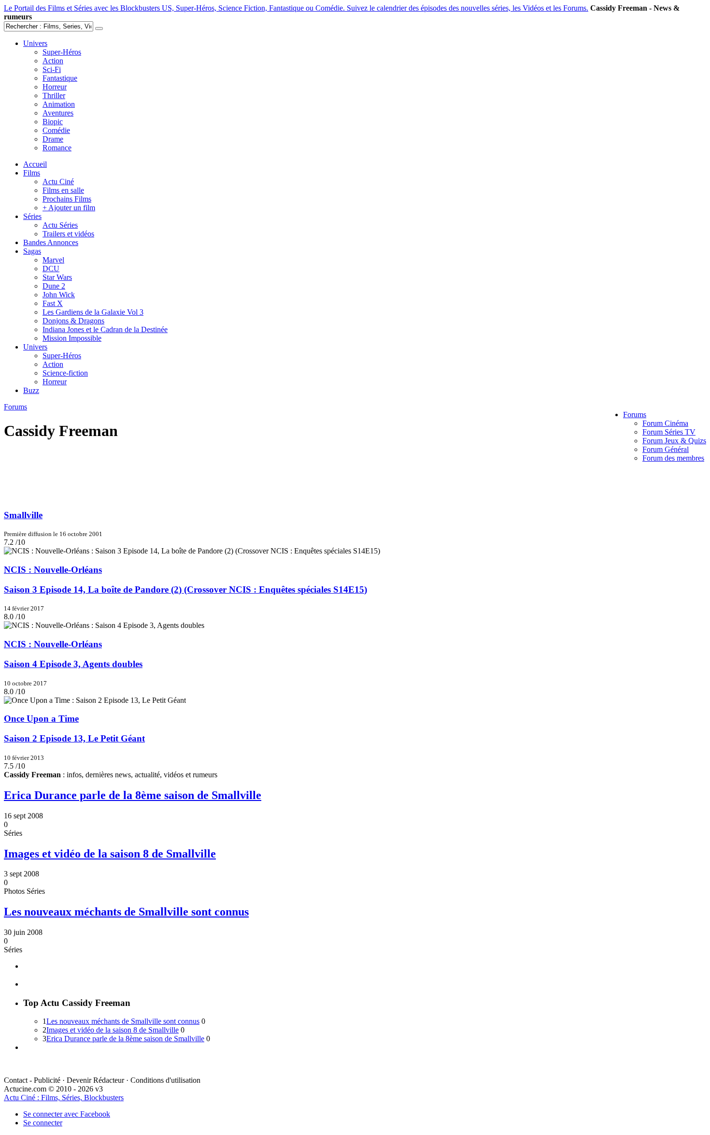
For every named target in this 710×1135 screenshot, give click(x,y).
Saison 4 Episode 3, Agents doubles (73, 664)
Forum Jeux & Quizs (674, 441)
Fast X (53, 303)
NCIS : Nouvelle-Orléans (53, 570)
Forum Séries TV (669, 432)
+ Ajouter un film (69, 208)
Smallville (23, 515)
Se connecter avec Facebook (66, 1114)
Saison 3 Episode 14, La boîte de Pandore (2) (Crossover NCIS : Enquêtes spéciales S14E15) (185, 589)
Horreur (55, 87)
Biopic (53, 121)
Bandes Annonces (50, 242)
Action (53, 61)
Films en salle (63, 190)
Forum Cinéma (665, 423)
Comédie (56, 130)
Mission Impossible (72, 338)
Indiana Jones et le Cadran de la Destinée (105, 329)
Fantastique (60, 78)
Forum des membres (673, 458)
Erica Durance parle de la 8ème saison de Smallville (132, 795)
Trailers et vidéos (68, 234)
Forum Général (665, 449)
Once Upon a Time (41, 718)
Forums (634, 414)
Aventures (58, 113)
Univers (35, 43)
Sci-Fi (52, 69)
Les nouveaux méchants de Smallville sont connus (126, 911)
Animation (59, 104)
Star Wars (57, 277)
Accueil (35, 164)
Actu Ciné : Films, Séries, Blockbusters (64, 1097)
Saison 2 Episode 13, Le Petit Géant (74, 738)
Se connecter (42, 1123)
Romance (57, 148)
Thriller (54, 95)
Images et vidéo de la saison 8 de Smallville (110, 853)
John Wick (59, 295)
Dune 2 (54, 286)
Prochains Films (67, 199)
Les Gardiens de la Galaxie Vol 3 (93, 312)
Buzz (31, 390)
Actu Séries (60, 225)
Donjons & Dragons (73, 321)
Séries (32, 216)
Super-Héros (62, 52)
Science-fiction (65, 373)
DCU (51, 268)
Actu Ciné (58, 181)
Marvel (53, 260)
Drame (53, 139)
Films (31, 173)
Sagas (32, 251)
